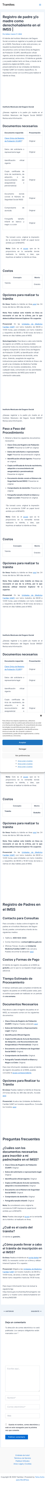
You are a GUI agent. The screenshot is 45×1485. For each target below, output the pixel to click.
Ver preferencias (22, 755)
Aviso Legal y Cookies (25, 761)
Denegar (22, 749)
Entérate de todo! (22, 1455)
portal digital (34, 1258)
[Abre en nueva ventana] (32, 304)
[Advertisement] (22, 1350)
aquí (34, 304)
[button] (41, 715)
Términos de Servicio (22, 1458)
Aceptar (22, 742)
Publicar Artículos (23, 1461)
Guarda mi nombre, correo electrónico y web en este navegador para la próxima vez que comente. (22, 1427)
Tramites (8, 4)
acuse (25, 248)
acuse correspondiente (21, 1073)
